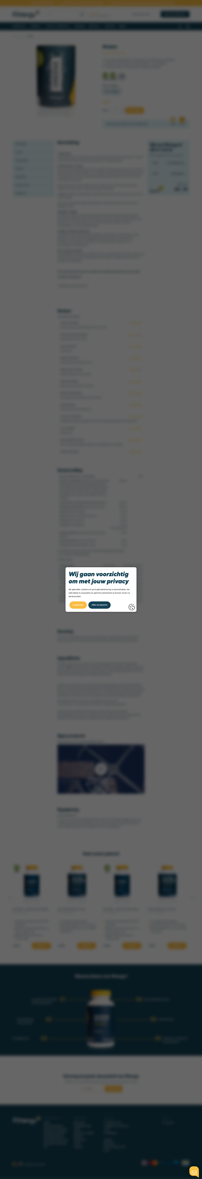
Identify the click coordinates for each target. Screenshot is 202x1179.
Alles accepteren (99, 605)
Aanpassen (78, 605)
